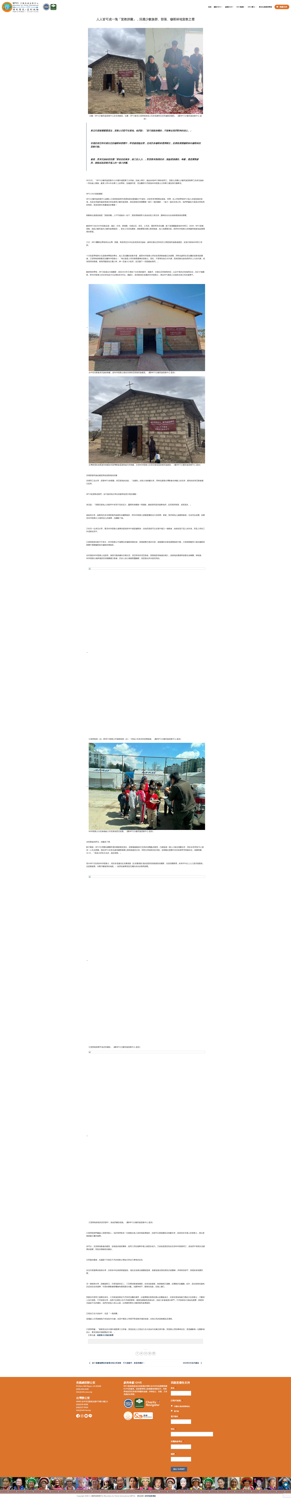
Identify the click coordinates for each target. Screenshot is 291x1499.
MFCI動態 (240, 7)
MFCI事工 (251, 7)
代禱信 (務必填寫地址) (182, 1406)
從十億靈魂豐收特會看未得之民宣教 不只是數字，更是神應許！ (118, 1363)
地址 (173, 1429)
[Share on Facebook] (137, 1353)
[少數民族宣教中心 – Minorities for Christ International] (21, 7)
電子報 (176, 1411)
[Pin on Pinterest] (150, 1353)
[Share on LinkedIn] (154, 1353)
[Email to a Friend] (145, 1353)
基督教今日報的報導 (105, 1335)
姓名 (173, 1388)
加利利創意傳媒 (150, 1496)
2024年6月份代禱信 (191, 1363)
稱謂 (173, 1454)
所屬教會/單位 (177, 1441)
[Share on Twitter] (141, 1353)
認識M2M (228, 7)
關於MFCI (217, 7)
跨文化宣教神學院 (265, 7)
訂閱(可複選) (177, 1401)
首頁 (210, 7)
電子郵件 (175, 1416)
